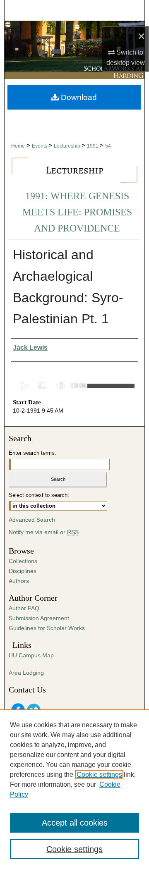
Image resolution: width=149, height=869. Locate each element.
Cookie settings (99, 774)
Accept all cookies (75, 822)
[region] (74, 789)
